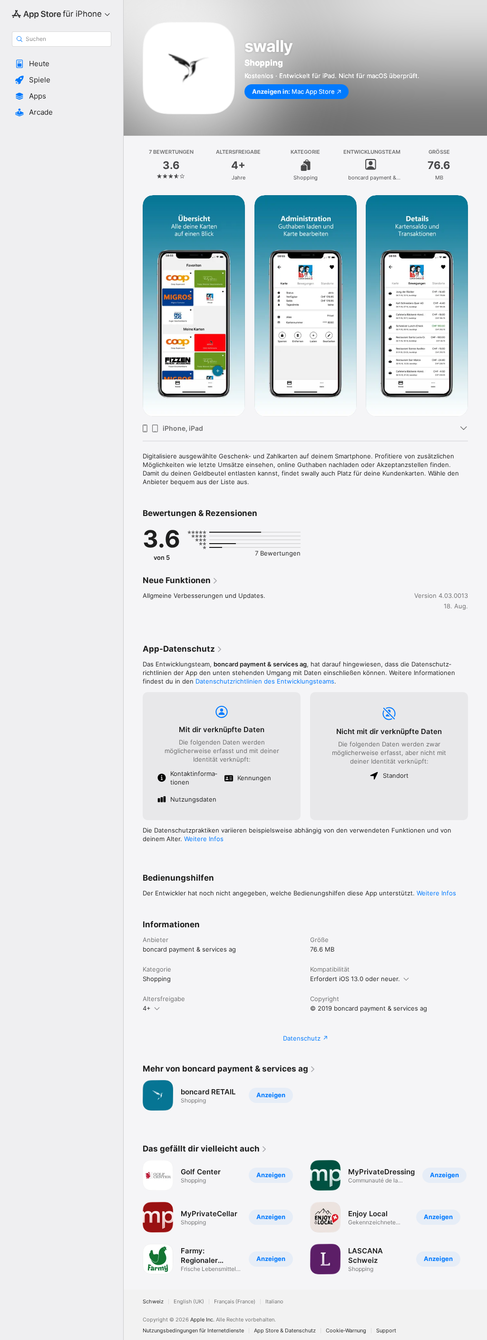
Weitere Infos (204, 839)
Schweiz (153, 1301)
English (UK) (189, 1301)
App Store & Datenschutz (285, 1330)
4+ (147, 1008)
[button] (61, 64)
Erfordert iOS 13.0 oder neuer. (355, 979)
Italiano (274, 1301)
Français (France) (234, 1301)
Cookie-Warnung (346, 1330)
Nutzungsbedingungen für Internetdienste (193, 1330)
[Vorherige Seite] (133, 305)
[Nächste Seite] (477, 305)
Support (386, 1330)
